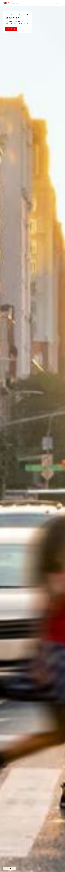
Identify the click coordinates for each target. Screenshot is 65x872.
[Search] (57, 3)
